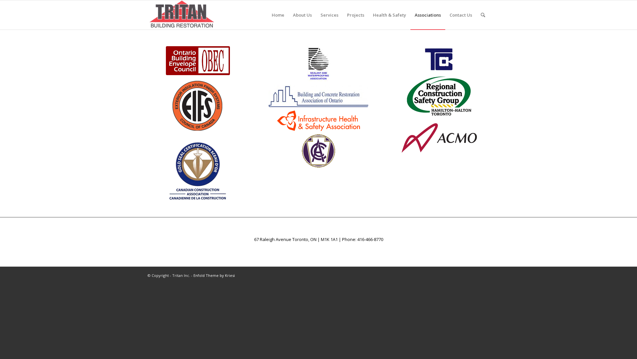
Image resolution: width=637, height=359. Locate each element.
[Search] (482, 15)
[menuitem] (278, 15)
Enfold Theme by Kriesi (214, 275)
